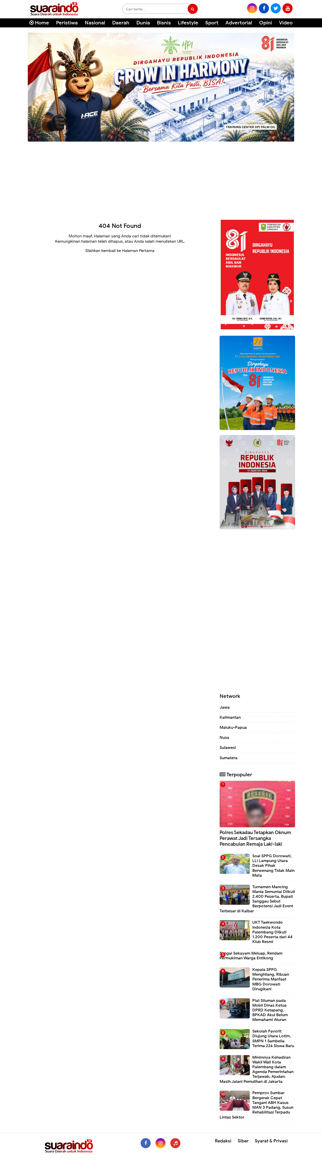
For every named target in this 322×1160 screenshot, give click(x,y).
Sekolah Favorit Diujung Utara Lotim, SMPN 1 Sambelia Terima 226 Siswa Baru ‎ (273, 1038)
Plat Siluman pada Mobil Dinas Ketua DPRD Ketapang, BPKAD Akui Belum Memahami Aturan (270, 1010)
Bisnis (164, 23)
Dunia (143, 23)
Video (286, 23)
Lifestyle (188, 23)
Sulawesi (228, 747)
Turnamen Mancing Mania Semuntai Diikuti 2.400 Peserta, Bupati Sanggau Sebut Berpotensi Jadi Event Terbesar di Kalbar (257, 899)
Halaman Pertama (138, 250)
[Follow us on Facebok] (146, 1143)
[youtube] (288, 8)
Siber (243, 1141)
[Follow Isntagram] (160, 1143)
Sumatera (228, 757)
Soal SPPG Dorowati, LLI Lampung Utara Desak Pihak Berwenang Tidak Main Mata (273, 865)
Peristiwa (67, 23)
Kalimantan (230, 717)
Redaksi (223, 1141)
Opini (265, 23)
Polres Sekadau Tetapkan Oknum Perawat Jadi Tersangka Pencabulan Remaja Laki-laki (255, 838)
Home (41, 23)
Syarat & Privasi (271, 1141)
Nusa (224, 737)
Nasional (95, 23)
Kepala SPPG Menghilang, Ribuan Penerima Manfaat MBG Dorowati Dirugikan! (270, 979)
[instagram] (252, 8)
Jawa (225, 707)
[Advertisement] (161, 178)
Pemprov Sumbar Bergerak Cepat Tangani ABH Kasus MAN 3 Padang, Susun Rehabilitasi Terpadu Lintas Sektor (256, 1105)
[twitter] (276, 8)
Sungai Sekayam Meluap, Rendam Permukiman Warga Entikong (251, 956)
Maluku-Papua (233, 727)
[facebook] (264, 8)
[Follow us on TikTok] (175, 1143)
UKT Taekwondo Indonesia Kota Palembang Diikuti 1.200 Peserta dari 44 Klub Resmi (272, 932)
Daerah (120, 23)
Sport (211, 23)
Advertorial (238, 23)
